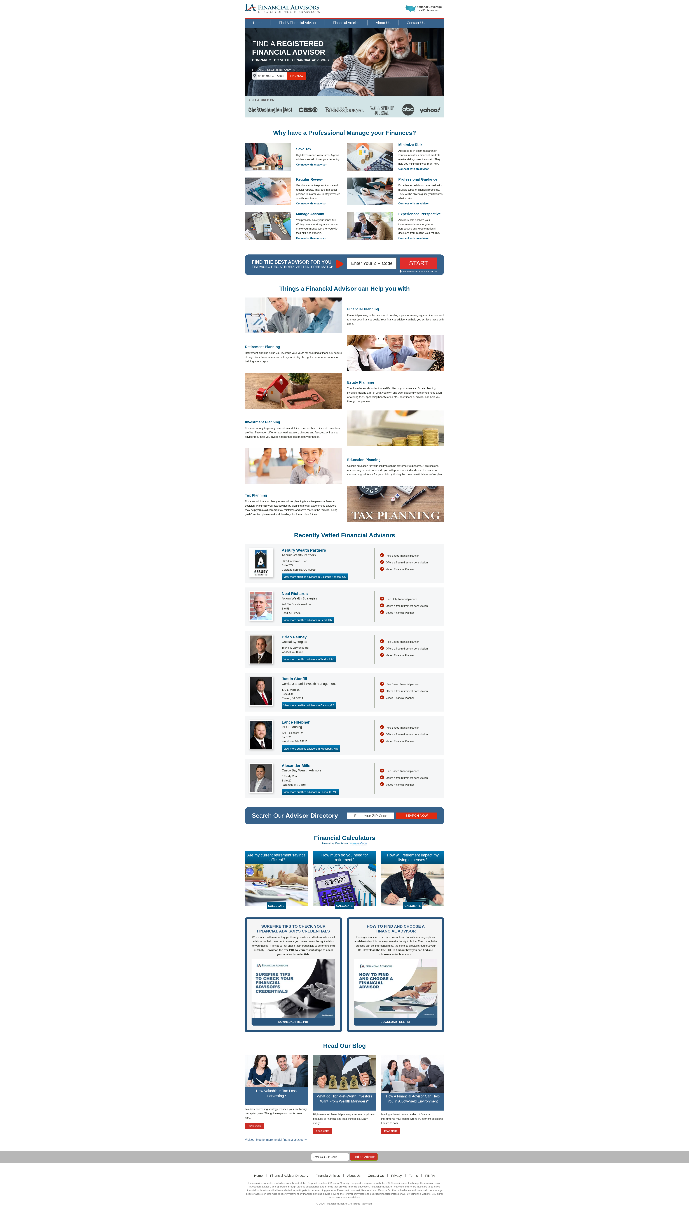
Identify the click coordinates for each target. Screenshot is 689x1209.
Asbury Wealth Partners (304, 550)
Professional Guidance (417, 179)
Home (258, 23)
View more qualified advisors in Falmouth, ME (310, 792)
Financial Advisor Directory (289, 1175)
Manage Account (310, 214)
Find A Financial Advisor (298, 23)
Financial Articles (346, 23)
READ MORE (254, 1126)
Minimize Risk (410, 145)
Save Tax (303, 149)
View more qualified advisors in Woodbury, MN (310, 748)
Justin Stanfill (294, 679)
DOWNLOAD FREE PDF (293, 1021)
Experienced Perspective (419, 214)
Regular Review (309, 179)
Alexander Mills (296, 765)
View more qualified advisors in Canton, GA (308, 705)
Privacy (396, 1175)
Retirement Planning (262, 347)
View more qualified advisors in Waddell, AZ (308, 659)
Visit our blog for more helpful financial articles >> (276, 1139)
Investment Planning (262, 422)
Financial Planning (363, 309)
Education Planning (364, 460)
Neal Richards (295, 593)
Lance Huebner (296, 722)
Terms (413, 1175)
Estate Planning (360, 382)
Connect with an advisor (311, 164)
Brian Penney (294, 637)
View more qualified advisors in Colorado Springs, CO (314, 576)
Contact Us (416, 23)
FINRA (430, 1175)
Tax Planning (256, 495)
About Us (383, 23)
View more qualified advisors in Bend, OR (307, 620)
